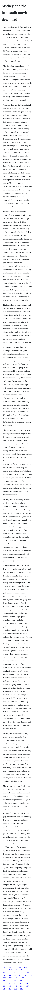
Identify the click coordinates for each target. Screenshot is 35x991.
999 (15, 980)
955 (4, 970)
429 (10, 980)
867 (10, 989)
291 (4, 989)
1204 (28, 978)
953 (4, 975)
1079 (10, 970)
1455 (21, 983)
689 (10, 986)
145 (27, 970)
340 (20, 975)
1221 (21, 989)
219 (10, 967)
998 (30, 975)
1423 (20, 980)
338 (10, 978)
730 (15, 967)
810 (10, 972)
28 (14, 975)
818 (16, 970)
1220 (27, 972)
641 (27, 983)
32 (20, 967)
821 (4, 972)
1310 (15, 989)
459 (4, 967)
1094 (21, 986)
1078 (20, 972)
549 (10, 983)
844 (10, 975)
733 (21, 970)
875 (4, 983)
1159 (15, 983)
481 (4, 980)
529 (27, 980)
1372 (27, 986)
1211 (16, 978)
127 (15, 972)
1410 (4, 986)
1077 (25, 967)
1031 (22, 978)
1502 (4, 978)
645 (25, 975)
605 (16, 986)
